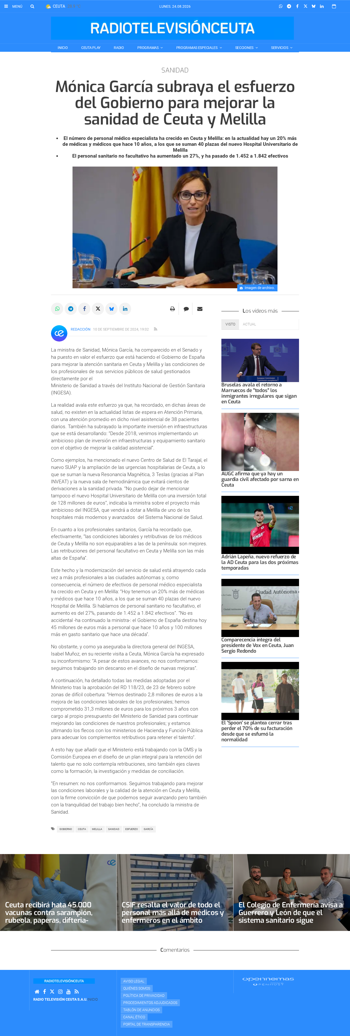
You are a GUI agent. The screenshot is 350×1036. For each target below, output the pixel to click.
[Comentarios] (186, 309)
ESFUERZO (131, 829)
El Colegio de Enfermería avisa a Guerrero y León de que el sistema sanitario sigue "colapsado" (291, 916)
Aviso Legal (133, 981)
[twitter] (52, 992)
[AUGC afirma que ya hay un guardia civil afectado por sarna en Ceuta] (260, 442)
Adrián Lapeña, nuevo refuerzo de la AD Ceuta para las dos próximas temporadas (259, 562)
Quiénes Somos (136, 988)
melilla (97, 829)
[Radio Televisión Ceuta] (172, 28)
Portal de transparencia (146, 1024)
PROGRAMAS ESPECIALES (197, 48)
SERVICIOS (280, 48)
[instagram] (60, 992)
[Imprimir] (173, 309)
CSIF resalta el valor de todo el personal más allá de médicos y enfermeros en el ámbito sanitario (173, 916)
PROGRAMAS (148, 48)
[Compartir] (281, 6)
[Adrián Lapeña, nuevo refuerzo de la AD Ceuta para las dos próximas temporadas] (260, 525)
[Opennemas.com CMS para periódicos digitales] (268, 981)
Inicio (63, 48)
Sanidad (113, 829)
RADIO (119, 48)
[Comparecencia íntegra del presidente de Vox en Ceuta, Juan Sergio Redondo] (260, 608)
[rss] (155, 329)
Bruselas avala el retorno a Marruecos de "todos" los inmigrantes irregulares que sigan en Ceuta (259, 393)
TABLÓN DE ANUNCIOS (141, 1010)
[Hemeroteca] (334, 6)
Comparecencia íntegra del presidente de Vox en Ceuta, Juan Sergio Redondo (257, 645)
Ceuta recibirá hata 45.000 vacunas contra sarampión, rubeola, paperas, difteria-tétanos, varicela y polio (48, 916)
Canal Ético (134, 1017)
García (148, 829)
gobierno (65, 829)
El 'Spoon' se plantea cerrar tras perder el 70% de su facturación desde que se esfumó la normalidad (256, 731)
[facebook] (44, 992)
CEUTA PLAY (90, 48)
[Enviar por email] (200, 309)
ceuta (82, 829)
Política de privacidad (143, 995)
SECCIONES (244, 48)
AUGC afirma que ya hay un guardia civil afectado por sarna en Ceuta (259, 479)
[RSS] (77, 992)
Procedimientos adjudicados (150, 1003)
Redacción (80, 329)
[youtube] (68, 992)
